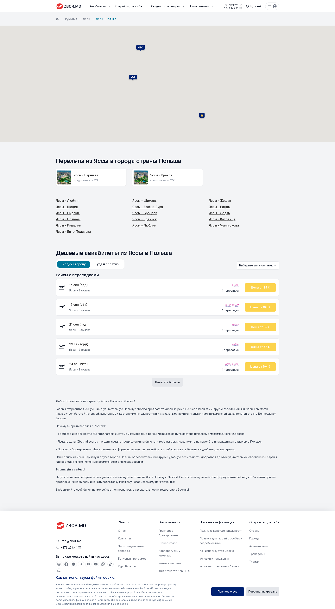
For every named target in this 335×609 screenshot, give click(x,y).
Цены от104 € (260, 307)
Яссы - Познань (68, 219)
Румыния (71, 19)
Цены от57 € (260, 346)
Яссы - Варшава (86, 175)
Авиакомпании (199, 6)
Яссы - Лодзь (219, 213)
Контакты (124, 538)
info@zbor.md (71, 541)
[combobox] (258, 265)
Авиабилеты (98, 6)
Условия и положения (214, 558)
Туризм (254, 561)
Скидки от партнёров (165, 6)
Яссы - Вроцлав (144, 213)
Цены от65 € (260, 327)
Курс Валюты (127, 566)
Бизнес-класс (168, 543)
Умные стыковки (170, 563)
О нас (122, 530)
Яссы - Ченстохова (224, 225)
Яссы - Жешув (220, 200)
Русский (255, 6)
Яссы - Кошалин (68, 225)
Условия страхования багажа (219, 566)
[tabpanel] (167, 329)
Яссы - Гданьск (144, 219)
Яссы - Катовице (222, 219)
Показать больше (167, 382)
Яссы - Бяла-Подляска (73, 231)
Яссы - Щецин (67, 207)
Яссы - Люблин (67, 200)
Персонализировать (262, 591)
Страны (254, 530)
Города (254, 538)
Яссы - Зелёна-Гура (147, 207)
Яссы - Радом (219, 207)
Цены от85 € (260, 287)
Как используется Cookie (217, 550)
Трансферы (257, 554)
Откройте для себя (128, 6)
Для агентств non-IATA (174, 571)
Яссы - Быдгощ (68, 213)
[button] (133, 77)
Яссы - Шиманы (144, 200)
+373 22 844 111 (233, 6)
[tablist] (90, 264)
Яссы (86, 19)
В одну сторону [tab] (74, 264)
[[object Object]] (59, 564)
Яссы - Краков (161, 175)
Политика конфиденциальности (221, 530)
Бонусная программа (132, 558)
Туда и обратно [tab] (107, 264)
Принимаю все (227, 591)
